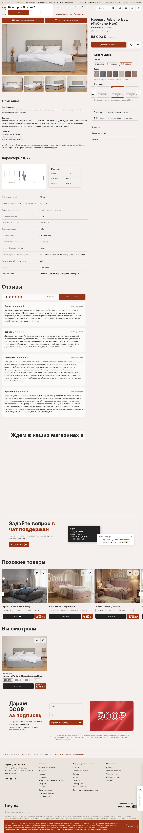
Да (19, 12)
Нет (40, 12)
